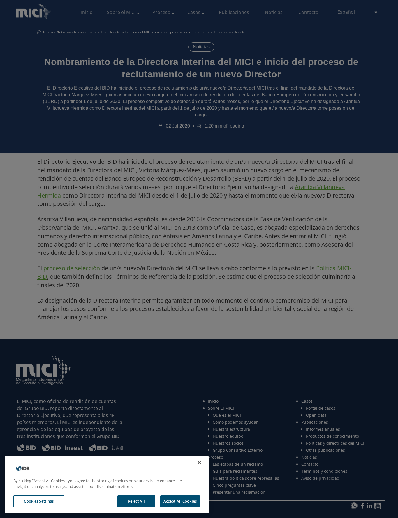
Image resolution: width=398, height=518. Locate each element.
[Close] (199, 462)
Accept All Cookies (180, 501)
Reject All (136, 501)
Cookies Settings (39, 501)
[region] (107, 484)
